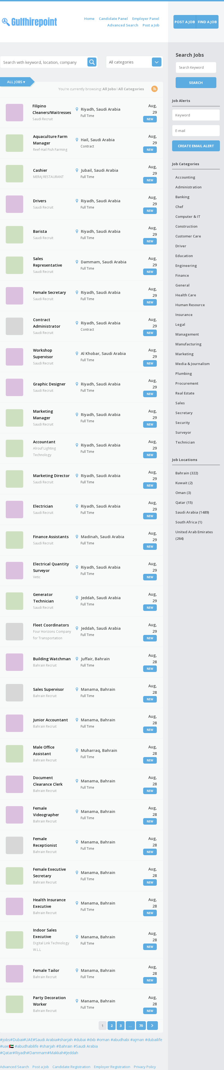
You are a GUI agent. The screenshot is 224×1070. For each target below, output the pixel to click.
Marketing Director (51, 475)
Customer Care (188, 236)
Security (182, 422)
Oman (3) (183, 492)
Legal (180, 324)
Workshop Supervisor (43, 353)
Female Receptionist (45, 842)
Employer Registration (112, 1066)
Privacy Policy (145, 1066)
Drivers (39, 200)
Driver (180, 245)
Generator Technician (43, 598)
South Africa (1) (188, 522)
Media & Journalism (192, 363)
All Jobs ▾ (16, 81)
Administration (188, 187)
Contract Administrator (46, 323)
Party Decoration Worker (49, 1001)
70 (141, 1025)
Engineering (186, 265)
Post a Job (151, 25)
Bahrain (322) (186, 473)
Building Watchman (52, 658)
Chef (179, 206)
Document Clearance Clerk (48, 781)
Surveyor (183, 432)
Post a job (185, 21)
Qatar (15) (184, 502)
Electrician (43, 506)
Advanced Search (122, 25)
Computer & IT (188, 216)
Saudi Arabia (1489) (192, 512)
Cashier (40, 170)
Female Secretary (49, 292)
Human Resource (190, 304)
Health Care (185, 295)
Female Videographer (46, 811)
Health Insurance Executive (49, 903)
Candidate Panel (113, 18)
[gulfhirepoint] (29, 21)
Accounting (185, 177)
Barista (40, 231)
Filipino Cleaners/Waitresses (52, 109)
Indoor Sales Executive (45, 933)
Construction (186, 226)
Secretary (184, 412)
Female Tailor (46, 970)
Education (184, 255)
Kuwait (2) (184, 482)
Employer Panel (145, 18)
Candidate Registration (71, 1066)
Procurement (186, 383)
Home (89, 18)
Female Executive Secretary (49, 872)
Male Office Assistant (43, 750)
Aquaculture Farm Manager (50, 140)
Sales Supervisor (48, 689)
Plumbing (183, 373)
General (182, 285)
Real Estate (184, 393)
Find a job (207, 21)
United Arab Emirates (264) (194, 535)
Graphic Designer (49, 384)
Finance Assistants (51, 536)
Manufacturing (188, 344)
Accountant (44, 441)
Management (187, 334)
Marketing (184, 353)
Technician (185, 442)
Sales (180, 402)
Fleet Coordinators (51, 625)
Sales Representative (47, 262)
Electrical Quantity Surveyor (51, 567)
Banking (182, 196)
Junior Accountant (50, 719)
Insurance (184, 314)
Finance (182, 275)
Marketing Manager (43, 414)
